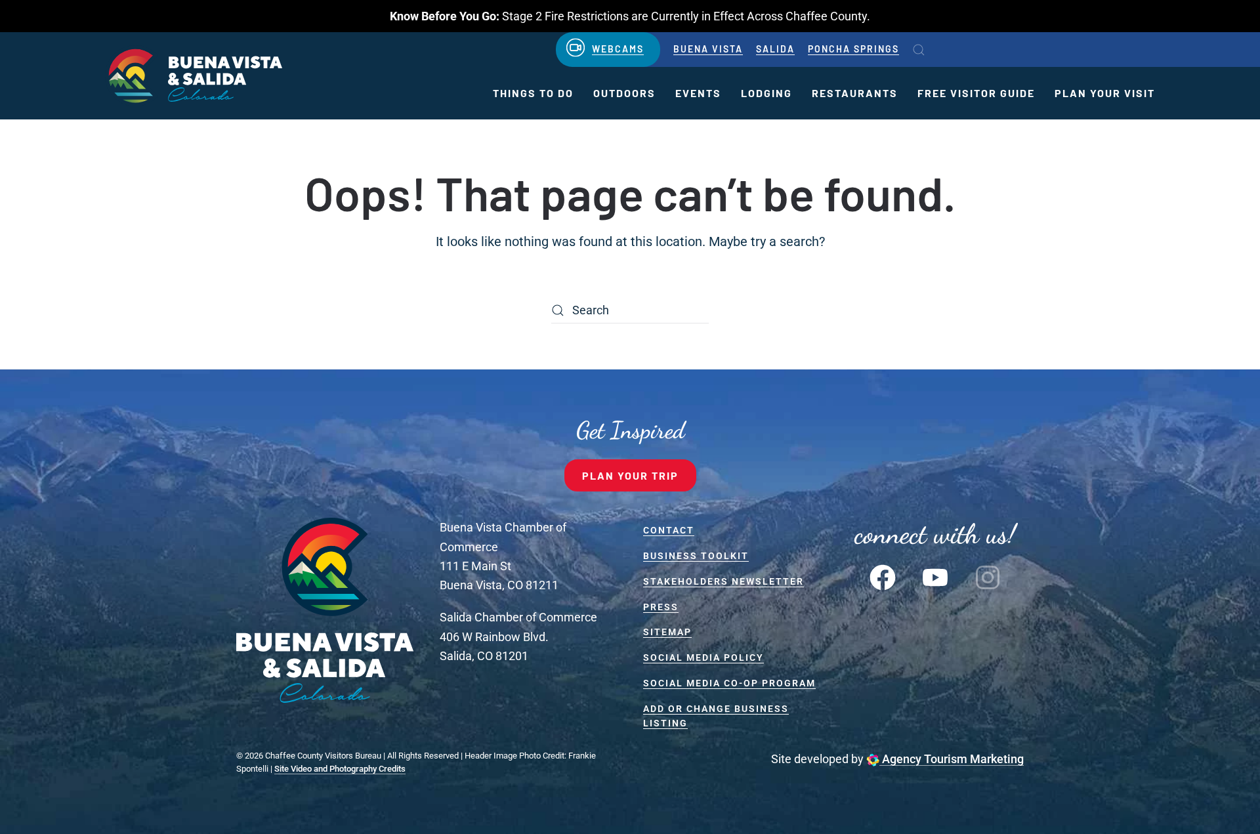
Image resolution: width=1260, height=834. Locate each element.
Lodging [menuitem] (766, 93)
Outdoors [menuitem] (624, 93)
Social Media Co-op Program (729, 683)
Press (661, 607)
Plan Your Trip (630, 475)
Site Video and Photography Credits (340, 769)
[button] (918, 49)
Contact (668, 530)
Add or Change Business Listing (716, 716)
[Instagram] (988, 576)
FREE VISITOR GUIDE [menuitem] (976, 93)
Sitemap (667, 632)
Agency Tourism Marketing (951, 759)
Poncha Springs (853, 48)
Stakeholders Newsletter (723, 581)
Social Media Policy (703, 657)
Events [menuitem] (698, 93)
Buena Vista (708, 48)
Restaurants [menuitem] (855, 93)
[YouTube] (935, 576)
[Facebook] (883, 576)
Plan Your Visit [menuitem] (1105, 93)
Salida (775, 48)
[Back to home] (193, 75)
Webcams (618, 48)
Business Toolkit (696, 556)
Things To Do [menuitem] (533, 93)
